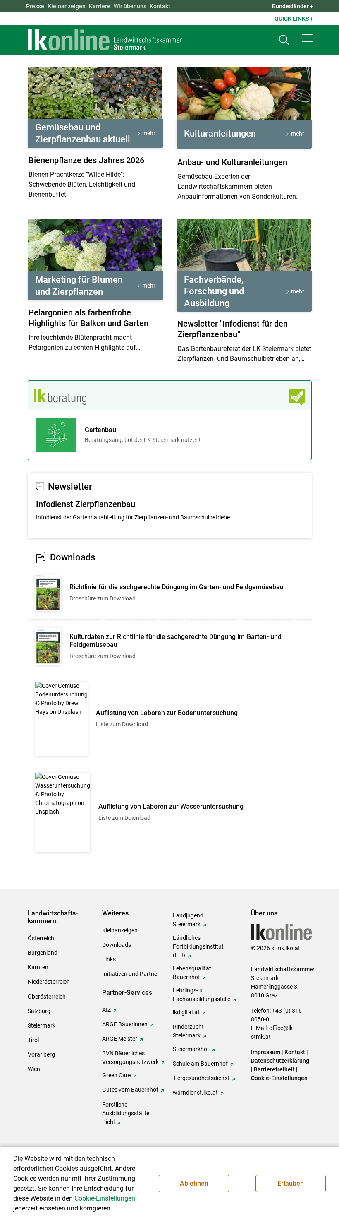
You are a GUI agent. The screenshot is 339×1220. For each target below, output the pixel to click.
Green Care (116, 1075)
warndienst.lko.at (195, 1092)
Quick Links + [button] (294, 18)
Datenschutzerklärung (280, 1060)
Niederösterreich (49, 981)
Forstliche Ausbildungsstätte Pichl (125, 1113)
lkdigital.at (186, 1012)
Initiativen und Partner (130, 973)
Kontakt (160, 6)
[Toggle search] (284, 40)
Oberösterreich (47, 996)
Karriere (99, 6)
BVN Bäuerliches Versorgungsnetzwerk (130, 1057)
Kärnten (38, 967)
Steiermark (41, 1025)
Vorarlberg (41, 1054)
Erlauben (290, 1183)
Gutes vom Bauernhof (130, 1089)
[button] (307, 38)
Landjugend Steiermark (188, 919)
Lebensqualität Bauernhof (192, 972)
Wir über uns (130, 6)
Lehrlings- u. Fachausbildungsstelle (201, 994)
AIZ (106, 1009)
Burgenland (42, 952)
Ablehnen (194, 1183)
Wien (34, 1069)
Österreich (41, 938)
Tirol (33, 1040)
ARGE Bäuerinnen (125, 1024)
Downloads (116, 944)
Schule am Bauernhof (200, 1063)
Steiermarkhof (191, 1049)
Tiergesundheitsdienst (201, 1078)
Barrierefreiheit (274, 1069)
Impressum (265, 1052)
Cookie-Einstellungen (279, 1078)
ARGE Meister (119, 1038)
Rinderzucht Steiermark (188, 1031)
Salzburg (39, 1011)
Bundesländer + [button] (292, 6)
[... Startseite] (105, 39)
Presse (35, 6)
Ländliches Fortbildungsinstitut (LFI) (198, 946)
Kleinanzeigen (67, 6)
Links (109, 959)
